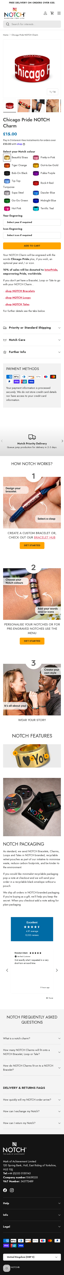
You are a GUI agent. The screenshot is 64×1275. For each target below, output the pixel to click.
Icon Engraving (12, 229)
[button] (52, 13)
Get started (32, 545)
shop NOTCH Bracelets (20, 291)
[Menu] (59, 13)
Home (5, 34)
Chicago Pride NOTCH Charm (24, 34)
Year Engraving (12, 216)
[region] (32, 970)
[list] (32, 69)
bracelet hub (44, 537)
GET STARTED (32, 641)
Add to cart (32, 245)
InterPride (51, 270)
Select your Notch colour (19, 151)
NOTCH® (15, 1267)
